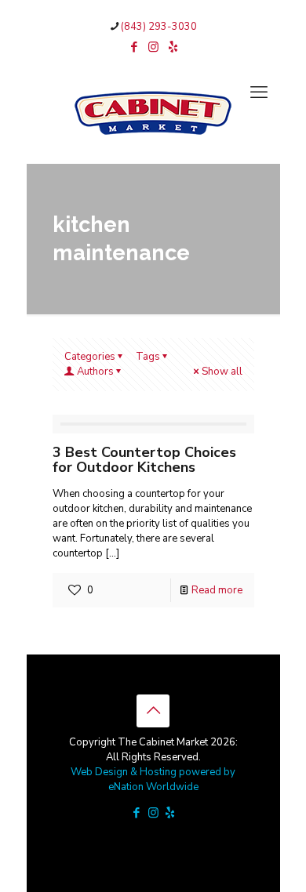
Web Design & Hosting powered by (153, 772)
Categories (89, 357)
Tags (148, 357)
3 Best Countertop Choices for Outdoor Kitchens (144, 460)
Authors (95, 371)
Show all (222, 371)
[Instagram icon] (153, 47)
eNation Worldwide (153, 787)
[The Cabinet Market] (153, 112)
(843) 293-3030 (159, 27)
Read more (216, 590)
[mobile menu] (259, 92)
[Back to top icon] (153, 710)
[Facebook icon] (134, 47)
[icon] (173, 47)
